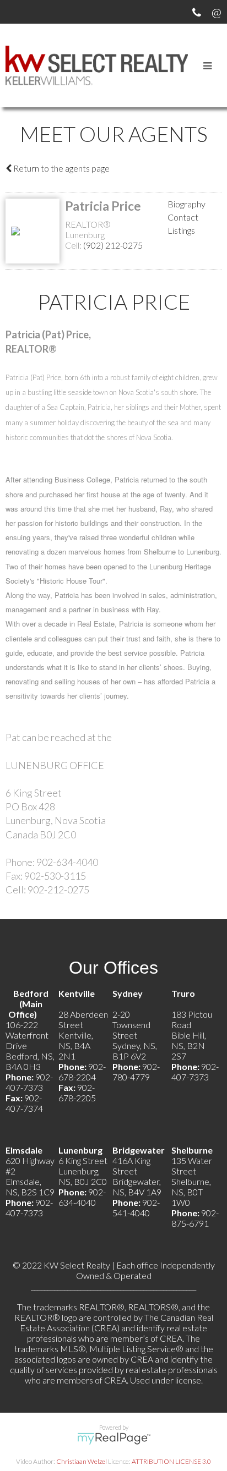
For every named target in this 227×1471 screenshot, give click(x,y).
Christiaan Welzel (81, 1461)
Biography (186, 204)
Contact (182, 217)
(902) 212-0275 (113, 245)
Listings (181, 230)
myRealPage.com (114, 1438)
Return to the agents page (61, 168)
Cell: (74, 245)
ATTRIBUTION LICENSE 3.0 (171, 1461)
